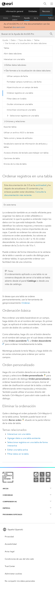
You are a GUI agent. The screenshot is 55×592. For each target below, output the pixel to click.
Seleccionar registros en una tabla (24, 116)
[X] (42, 474)
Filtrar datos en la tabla (16, 99)
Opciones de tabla (12, 158)
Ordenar (25, 303)
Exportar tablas (10, 127)
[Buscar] (45, 3)
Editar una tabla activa (17, 450)
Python (51, 18)
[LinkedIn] (48, 474)
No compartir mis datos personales (20, 581)
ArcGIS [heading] (5, 489)
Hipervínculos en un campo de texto (22, 87)
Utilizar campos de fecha (17, 76)
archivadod (41, 185)
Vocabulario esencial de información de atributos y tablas (25, 145)
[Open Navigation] (51, 3)
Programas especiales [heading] (12, 514)
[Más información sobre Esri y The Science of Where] (8, 478)
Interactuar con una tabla (14, 59)
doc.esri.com (18, 27)
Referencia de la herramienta (39, 18)
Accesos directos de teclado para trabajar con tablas (26, 153)
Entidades (33, 11)
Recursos (46, 11)
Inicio (5, 18)
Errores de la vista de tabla (15, 164)
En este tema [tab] (10, 205)
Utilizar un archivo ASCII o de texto (19, 132)
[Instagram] (42, 479)
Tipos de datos (24, 40)
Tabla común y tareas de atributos (18, 138)
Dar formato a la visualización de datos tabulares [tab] (28, 70)
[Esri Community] (36, 479)
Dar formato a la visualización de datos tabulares (26, 43)
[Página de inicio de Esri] (7, 4)
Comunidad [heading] (8, 495)
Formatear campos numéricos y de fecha (24, 82)
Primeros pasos (16, 18)
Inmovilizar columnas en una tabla (21, 110)
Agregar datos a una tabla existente (23, 438)
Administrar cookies (13, 574)
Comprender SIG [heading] (10, 502)
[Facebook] (36, 474)
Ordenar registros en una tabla (20, 93)
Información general (14, 11)
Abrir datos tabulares (13, 54)
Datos (13, 40)
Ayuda (27, 18)
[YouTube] (48, 479)
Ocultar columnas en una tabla (20, 104)
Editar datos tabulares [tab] (16, 65)
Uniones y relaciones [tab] (15, 121)
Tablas (36, 40)
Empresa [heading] (6, 508)
